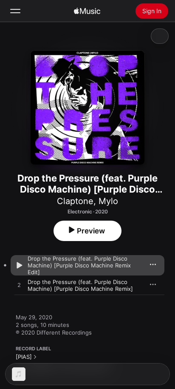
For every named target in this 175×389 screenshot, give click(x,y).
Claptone (75, 201)
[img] (87, 11)
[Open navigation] (15, 11)
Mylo (108, 201)
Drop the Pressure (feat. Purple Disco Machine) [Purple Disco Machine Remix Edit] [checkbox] (79, 265)
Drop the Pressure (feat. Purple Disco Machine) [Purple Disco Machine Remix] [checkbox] (80, 285)
